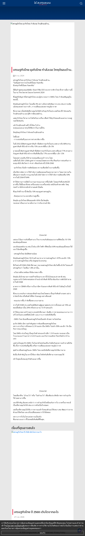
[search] (81, 3)
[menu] (4, 3)
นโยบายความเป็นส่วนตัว (15, 525)
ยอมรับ (42, 533)
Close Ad (42, 235)
